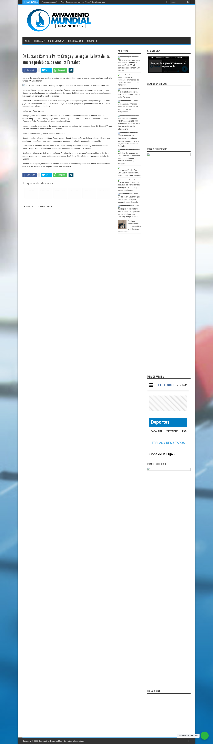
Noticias (38, 41)
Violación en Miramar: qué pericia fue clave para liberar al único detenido (129, 199)
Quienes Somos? (56, 41)
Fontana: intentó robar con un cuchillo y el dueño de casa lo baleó (129, 226)
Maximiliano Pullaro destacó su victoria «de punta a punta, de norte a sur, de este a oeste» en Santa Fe (128, 141)
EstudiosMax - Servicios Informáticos (67, 741)
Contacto (92, 41)
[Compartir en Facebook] (29, 70)
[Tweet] (46, 70)
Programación (75, 41)
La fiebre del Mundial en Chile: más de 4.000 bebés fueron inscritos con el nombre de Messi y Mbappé (129, 158)
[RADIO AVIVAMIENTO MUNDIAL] (56, 29)
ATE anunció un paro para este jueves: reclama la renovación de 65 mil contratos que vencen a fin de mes (129, 65)
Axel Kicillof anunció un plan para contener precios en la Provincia (129, 94)
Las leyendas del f (48, 2)
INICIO (27, 41)
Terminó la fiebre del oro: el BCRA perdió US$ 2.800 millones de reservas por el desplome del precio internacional (129, 123)
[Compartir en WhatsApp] (60, 70)
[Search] (188, 2)
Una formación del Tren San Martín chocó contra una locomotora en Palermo (129, 172)
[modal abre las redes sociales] (71, 70)
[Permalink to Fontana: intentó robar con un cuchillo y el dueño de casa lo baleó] (122, 228)
